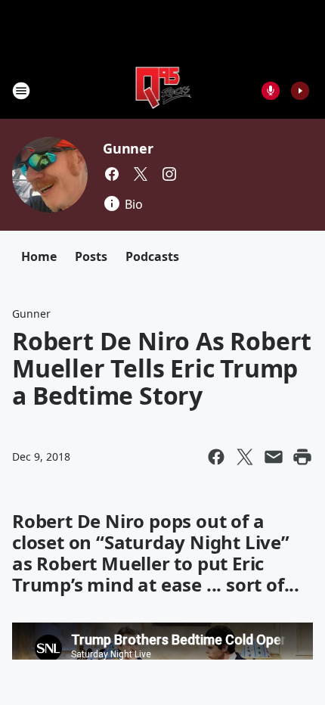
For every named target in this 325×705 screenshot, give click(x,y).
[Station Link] (163, 90)
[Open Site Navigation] (21, 91)
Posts (91, 256)
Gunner (128, 148)
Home (39, 256)
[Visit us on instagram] (169, 174)
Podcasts (152, 256)
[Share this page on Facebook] (216, 456)
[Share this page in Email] (273, 456)
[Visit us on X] (141, 174)
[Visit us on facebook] (112, 174)
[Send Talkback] (271, 91)
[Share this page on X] (244, 456)
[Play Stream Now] (300, 91)
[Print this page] (302, 456)
